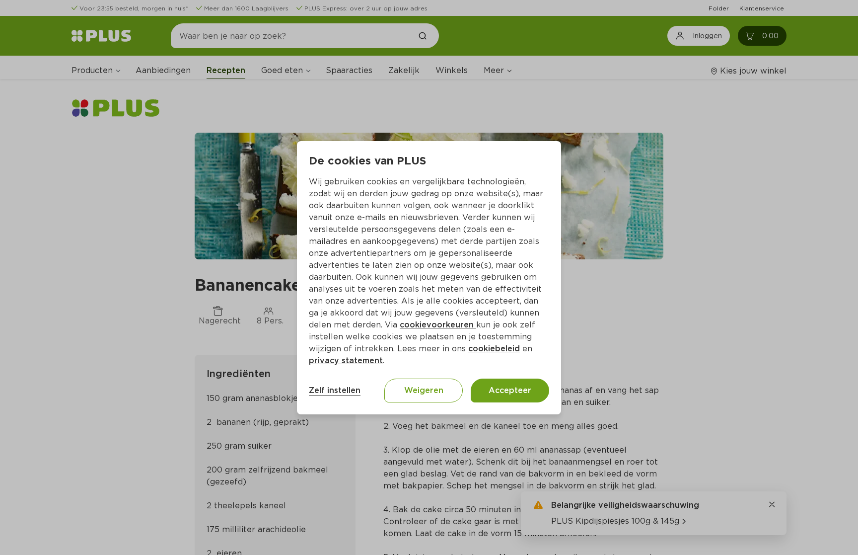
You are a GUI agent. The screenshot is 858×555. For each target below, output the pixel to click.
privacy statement (346, 360)
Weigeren (423, 390)
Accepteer (510, 390)
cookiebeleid (494, 348)
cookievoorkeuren (438, 324)
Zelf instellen (334, 390)
